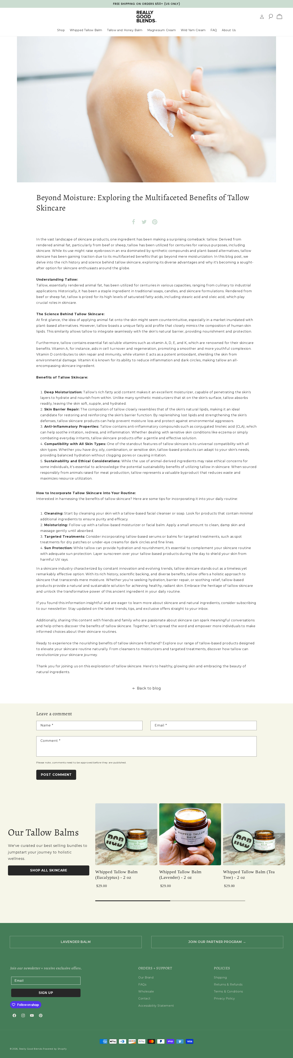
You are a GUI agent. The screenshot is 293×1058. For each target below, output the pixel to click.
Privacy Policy (224, 998)
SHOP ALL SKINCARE (48, 870)
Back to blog (149, 688)
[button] (270, 16)
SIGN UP (46, 992)
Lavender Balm (76, 942)
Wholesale (146, 991)
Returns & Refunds (228, 984)
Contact (144, 998)
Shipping (220, 977)
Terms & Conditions (228, 991)
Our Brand (145, 977)
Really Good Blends (30, 1048)
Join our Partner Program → (217, 942)
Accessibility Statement (156, 1005)
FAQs (142, 984)
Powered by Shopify (55, 1048)
